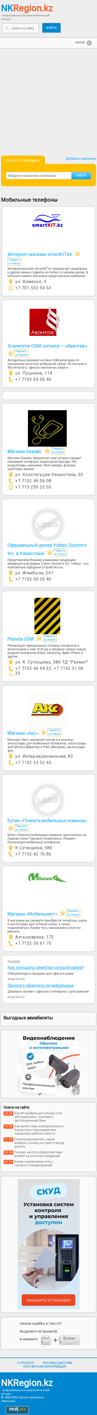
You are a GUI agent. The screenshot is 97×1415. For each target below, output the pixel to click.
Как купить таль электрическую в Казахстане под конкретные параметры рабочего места (38, 1129)
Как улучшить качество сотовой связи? (46, 967)
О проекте (25, 1363)
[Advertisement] (48, 99)
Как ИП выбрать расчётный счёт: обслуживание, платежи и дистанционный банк (38, 1116)
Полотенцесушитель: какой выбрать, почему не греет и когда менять (39, 1142)
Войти (51, 28)
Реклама (14, 961)
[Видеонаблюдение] (49, 1064)
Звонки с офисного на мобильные (41, 985)
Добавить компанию (81, 158)
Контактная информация (44, 1366)
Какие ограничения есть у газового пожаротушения (33, 1163)
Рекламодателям (57, 1363)
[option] (49, 1064)
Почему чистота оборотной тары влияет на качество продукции (38, 1154)
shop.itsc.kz (16, 979)
